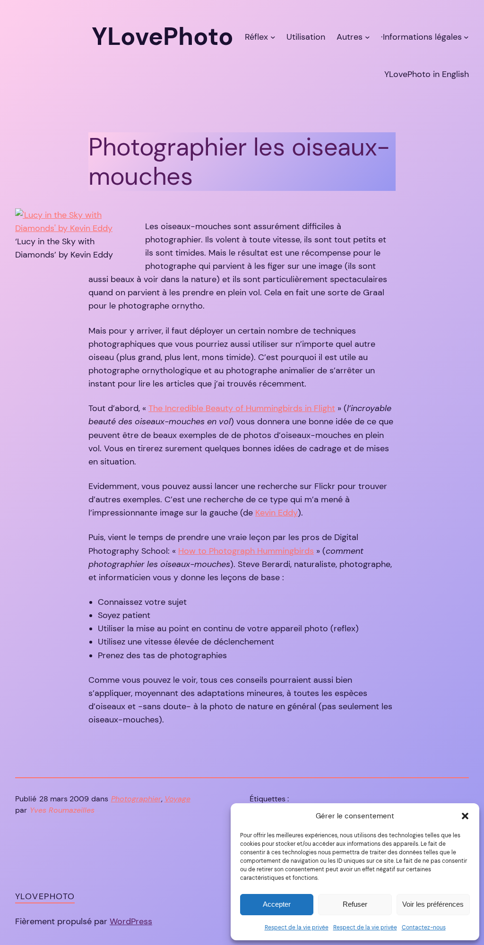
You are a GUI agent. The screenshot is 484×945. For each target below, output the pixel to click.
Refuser (355, 904)
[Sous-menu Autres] (367, 36)
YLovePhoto (45, 896)
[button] (465, 816)
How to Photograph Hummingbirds (246, 551)
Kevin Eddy (276, 512)
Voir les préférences (433, 904)
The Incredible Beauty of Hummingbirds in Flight (241, 408)
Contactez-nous (424, 927)
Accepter (277, 904)
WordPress (131, 921)
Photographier (136, 799)
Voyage (177, 799)
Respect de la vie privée (296, 927)
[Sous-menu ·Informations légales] (466, 36)
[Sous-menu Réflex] (273, 36)
